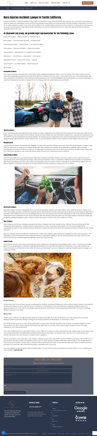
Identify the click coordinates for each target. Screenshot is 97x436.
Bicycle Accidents (23, 37)
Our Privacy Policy (38, 415)
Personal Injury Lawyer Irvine (33, 414)
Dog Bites (34, 60)
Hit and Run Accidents (37, 44)
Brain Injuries (27, 56)
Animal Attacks (17, 56)
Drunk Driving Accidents (10, 44)
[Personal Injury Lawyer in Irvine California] (10, 3)
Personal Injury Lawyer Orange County (35, 412)
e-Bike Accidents (24, 44)
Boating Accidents (35, 37)
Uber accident (39, 233)
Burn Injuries (36, 56)
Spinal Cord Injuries (32, 63)
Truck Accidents (8, 52)
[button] (5, 420)
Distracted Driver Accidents (21, 40)
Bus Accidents (8, 40)
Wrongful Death (35, 40)
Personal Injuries (8, 63)
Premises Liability (20, 63)
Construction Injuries (24, 60)
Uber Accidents (19, 52)
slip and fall (21, 23)
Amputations (7, 56)
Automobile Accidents (10, 37)
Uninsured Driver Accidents (33, 52)
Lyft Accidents (8, 48)
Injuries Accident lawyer (34, 348)
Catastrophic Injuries (10, 60)
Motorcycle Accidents (20, 48)
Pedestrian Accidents (34, 48)
